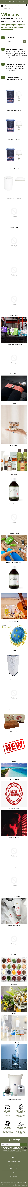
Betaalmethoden (14, 1168)
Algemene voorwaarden (14, 1179)
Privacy (14, 1157)
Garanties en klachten (14, 1165)
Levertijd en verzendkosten (14, 1161)
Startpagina (6, 8)
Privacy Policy (25, 1147)
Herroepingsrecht (14, 1176)
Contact (14, 1172)
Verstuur (23, 1144)
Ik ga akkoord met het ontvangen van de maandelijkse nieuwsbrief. (14, 1147)
